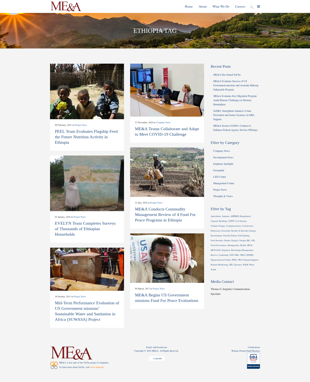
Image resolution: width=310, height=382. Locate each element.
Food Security (217, 240)
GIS (253, 240)
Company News (163, 122)
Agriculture (216, 216)
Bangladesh (245, 216)
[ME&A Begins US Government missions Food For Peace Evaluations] (167, 258)
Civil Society (240, 221)
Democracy (215, 230)
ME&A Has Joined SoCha (227, 74)
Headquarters (233, 245)
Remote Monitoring (219, 264)
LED (231, 254)
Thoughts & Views (223, 196)
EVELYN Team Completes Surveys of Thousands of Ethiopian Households (85, 229)
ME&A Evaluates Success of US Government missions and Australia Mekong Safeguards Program (235, 85)
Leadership (223, 254)
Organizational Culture (221, 259)
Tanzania (238, 264)
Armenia (225, 216)
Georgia (234, 240)
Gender (227, 240)
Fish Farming (243, 235)
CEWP (231, 221)
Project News (81, 124)
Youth (213, 269)
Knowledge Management (242, 250)
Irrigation (226, 250)
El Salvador (243, 230)
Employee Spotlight (223, 163)
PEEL (234, 259)
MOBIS (250, 254)
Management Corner (223, 183)
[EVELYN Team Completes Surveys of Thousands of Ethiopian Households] (87, 183)
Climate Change (218, 225)
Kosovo (214, 254)
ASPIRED (234, 216)
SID (230, 264)
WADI (245, 264)
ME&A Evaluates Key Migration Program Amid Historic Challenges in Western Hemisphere (235, 100)
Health (243, 245)
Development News (223, 157)
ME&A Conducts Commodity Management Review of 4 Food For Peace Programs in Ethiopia (165, 214)
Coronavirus (247, 225)
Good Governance (219, 245)
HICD (249, 245)
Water (251, 264)
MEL (237, 254)
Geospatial (218, 170)
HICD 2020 (216, 250)
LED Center (219, 176)
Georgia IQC (244, 240)
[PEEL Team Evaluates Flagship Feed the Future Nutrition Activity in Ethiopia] (87, 91)
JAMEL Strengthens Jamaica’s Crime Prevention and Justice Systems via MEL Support (234, 115)
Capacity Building (219, 221)
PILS (240, 259)
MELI (242, 254)
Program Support (250, 259)
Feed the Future (230, 235)
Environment (216, 235)
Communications (233, 225)
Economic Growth (229, 230)
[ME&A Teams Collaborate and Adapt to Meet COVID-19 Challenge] (167, 90)
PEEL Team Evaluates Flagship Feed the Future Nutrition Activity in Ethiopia (86, 137)
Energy (253, 230)
